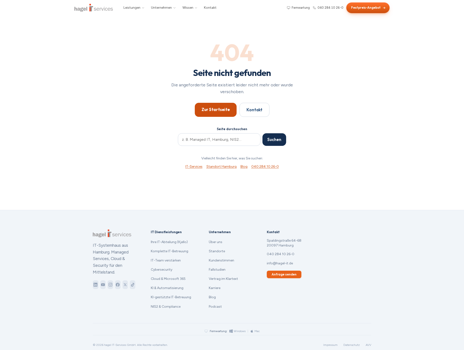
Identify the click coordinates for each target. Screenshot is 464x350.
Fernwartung (301, 7)
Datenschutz (351, 345)
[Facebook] (118, 284)
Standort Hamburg (221, 166)
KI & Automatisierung (167, 288)
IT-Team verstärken (166, 260)
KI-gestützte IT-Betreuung (171, 297)
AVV (368, 345)
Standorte (217, 251)
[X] (125, 284)
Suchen (274, 139)
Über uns (215, 242)
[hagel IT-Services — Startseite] (93, 8)
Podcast (215, 307)
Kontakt (210, 8)
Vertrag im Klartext (223, 279)
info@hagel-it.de (280, 263)
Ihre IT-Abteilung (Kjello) (169, 242)
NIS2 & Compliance (166, 307)
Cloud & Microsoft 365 (168, 279)
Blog (243, 166)
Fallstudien (217, 270)
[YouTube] (103, 284)
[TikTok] (132, 284)
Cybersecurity (161, 270)
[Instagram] (110, 284)
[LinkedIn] (95, 284)
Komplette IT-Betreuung (169, 251)
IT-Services (194, 166)
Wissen (187, 8)
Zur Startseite (216, 109)
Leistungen (131, 8)
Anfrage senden (284, 274)
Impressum (330, 345)
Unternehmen (161, 8)
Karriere (214, 288)
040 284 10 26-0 (330, 7)
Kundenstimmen (221, 260)
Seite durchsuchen (232, 129)
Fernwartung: (218, 331)
